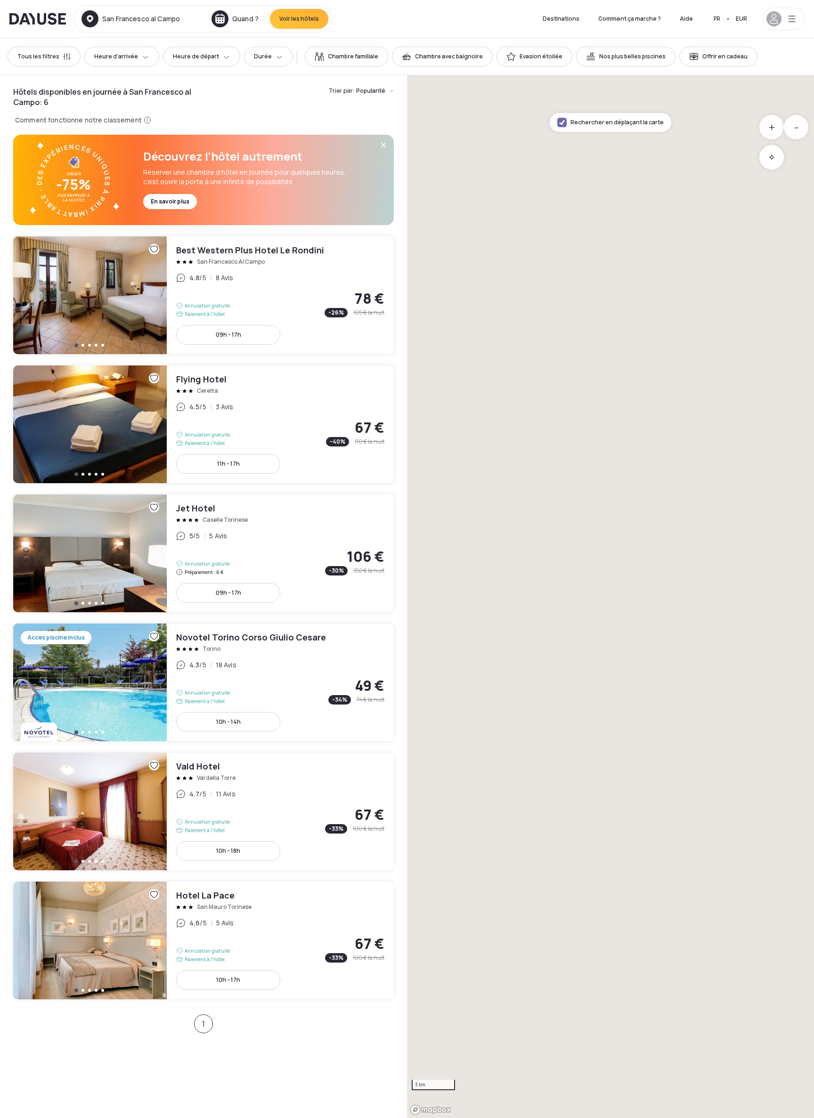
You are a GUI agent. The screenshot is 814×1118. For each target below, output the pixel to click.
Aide (686, 19)
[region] (610, 596)
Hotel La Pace (203, 940)
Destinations (561, 19)
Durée (263, 56)
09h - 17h (228, 335)
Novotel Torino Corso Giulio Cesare (203, 682)
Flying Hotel (203, 424)
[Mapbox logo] (430, 1109)
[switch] (346, 56)
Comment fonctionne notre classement (78, 119)
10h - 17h (228, 980)
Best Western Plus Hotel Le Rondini (203, 295)
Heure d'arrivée (116, 56)
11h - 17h (228, 464)
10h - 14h (228, 722)
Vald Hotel (203, 811)
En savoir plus (170, 201)
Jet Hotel (203, 553)
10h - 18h (228, 851)
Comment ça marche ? (629, 19)
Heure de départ (196, 56)
